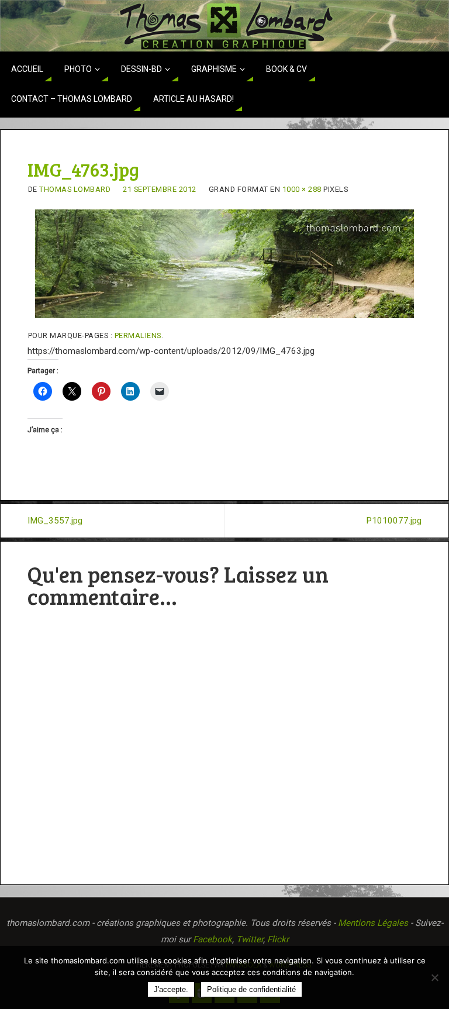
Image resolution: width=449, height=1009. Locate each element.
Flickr (278, 939)
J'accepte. (171, 989)
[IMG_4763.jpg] (224, 264)
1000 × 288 (302, 189)
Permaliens (138, 335)
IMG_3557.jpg (54, 520)
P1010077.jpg (394, 520)
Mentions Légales (373, 923)
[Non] (434, 977)
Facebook (212, 939)
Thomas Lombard (74, 189)
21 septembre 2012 (159, 189)
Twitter (249, 939)
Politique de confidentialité (251, 989)
